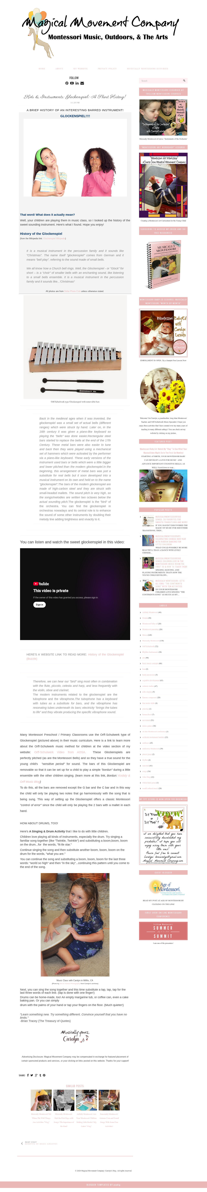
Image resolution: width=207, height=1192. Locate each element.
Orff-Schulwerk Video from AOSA (59, 752)
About (59, 68)
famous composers (149, 697)
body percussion (148, 674)
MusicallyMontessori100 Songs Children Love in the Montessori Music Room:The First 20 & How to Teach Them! (171, 562)
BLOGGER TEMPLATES (98, 1184)
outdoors (145, 742)
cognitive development (150, 680)
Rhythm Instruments (150, 652)
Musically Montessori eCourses (147, 68)
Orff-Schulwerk (148, 646)
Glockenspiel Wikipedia (54, 238)
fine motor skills (148, 703)
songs (144, 771)
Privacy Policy (107, 68)
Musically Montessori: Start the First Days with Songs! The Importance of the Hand (64, 1120)
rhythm (145, 760)
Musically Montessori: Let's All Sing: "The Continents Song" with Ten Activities (170, 583)
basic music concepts (150, 663)
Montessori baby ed (150, 623)
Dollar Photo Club (72, 291)
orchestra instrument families (153, 737)
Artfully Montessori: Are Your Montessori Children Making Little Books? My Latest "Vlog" (86, 1120)
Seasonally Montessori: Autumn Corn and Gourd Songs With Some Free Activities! (109, 1120)
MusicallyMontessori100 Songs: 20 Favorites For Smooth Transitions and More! (172, 519)
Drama (144, 618)
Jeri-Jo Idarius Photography (70, 983)
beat (143, 669)
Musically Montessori (150, 640)
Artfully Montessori (150, 612)
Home (42, 68)
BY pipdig (115, 1184)
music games (147, 725)
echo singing (147, 691)
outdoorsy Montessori (150, 748)
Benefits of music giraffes (41, 1144)
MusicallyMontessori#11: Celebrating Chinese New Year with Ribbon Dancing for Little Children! (171, 540)
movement (146, 720)
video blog (146, 777)
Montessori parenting (150, 629)
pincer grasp (147, 754)
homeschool (147, 714)
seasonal (145, 765)
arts (143, 657)
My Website (80, 68)
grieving (145, 708)
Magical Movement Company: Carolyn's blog (98, 1170)
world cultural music (150, 788)
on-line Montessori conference (154, 731)
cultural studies (148, 686)
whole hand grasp (149, 782)
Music (144, 635)
